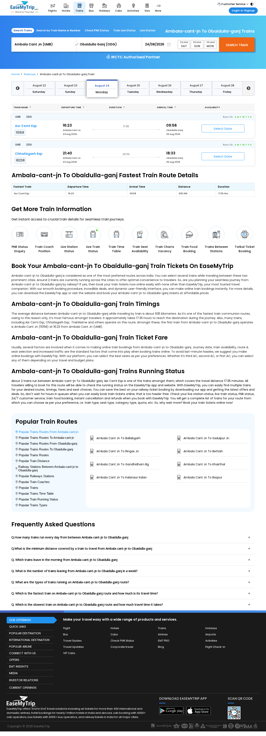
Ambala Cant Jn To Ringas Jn (117, 451)
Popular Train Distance (34, 461)
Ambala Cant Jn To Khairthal (204, 464)
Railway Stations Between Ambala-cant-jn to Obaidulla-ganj (48, 468)
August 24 (102, 86)
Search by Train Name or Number (58, 30)
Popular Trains (28, 487)
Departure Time (71, 107)
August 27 (196, 85)
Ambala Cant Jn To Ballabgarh (118, 438)
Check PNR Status (97, 30)
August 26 (164, 85)
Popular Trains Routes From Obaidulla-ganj (48, 443)
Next (249, 88)
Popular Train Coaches (34, 482)
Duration (115, 107)
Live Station (147, 30)
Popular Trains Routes (34, 455)
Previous (17, 88)
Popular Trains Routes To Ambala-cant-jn (46, 437)
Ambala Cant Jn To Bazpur (202, 477)
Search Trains (23, 30)
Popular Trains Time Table (36, 493)
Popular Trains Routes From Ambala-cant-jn (48, 432)
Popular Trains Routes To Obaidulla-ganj (46, 449)
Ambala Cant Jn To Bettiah (203, 451)
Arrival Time (165, 107)
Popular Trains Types (33, 505)
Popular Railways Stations (36, 476)
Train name (21, 107)
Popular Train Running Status (38, 499)
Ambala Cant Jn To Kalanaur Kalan (121, 477)
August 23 (70, 85)
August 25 (133, 85)
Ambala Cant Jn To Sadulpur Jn (206, 438)
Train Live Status (124, 30)
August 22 (39, 85)
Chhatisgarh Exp (28, 154)
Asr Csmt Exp (26, 126)
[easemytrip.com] (24, 8)
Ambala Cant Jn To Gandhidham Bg (122, 464)
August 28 (227, 85)
